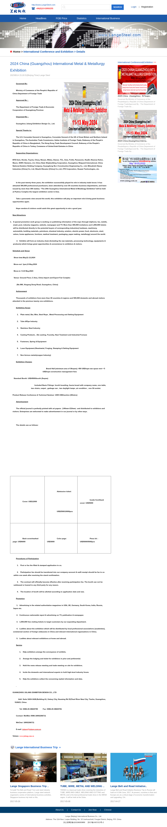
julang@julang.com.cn (31, 729)
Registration (147, 7)
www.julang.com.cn (26, 736)
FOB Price (61, 18)
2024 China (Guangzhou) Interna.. (132, 141)
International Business (108, 18)
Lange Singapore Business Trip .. (29, 786)
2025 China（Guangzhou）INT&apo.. (134, 96)
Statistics (81, 18)
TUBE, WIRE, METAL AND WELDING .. (82, 786)
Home (23, 18)
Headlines (41, 18)
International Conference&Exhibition (137, 62)
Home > (18, 51)
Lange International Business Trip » (38, 747)
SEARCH (117, 7)
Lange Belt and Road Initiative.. (128, 786)
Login (133, 7)
